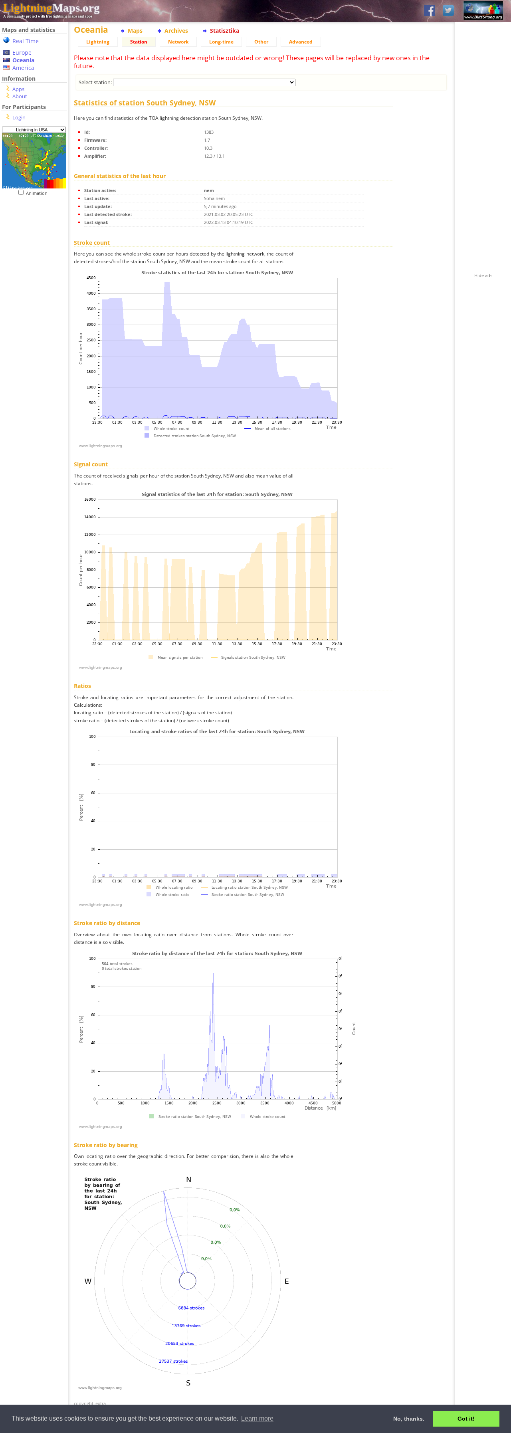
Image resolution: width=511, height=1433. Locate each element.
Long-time (221, 41)
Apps (18, 89)
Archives (176, 30)
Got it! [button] (466, 1418)
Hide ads (483, 275)
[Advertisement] (31, 245)
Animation (38, 193)
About (19, 96)
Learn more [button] (257, 1418)
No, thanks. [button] (408, 1418)
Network (178, 41)
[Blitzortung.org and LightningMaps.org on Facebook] (429, 11)
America (23, 67)
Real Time (25, 41)
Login (19, 117)
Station (138, 41)
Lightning (97, 41)
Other (261, 41)
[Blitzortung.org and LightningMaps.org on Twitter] (448, 11)
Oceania (23, 60)
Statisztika (224, 30)
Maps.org (51, 7)
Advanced (301, 41)
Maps (135, 30)
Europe (22, 52)
